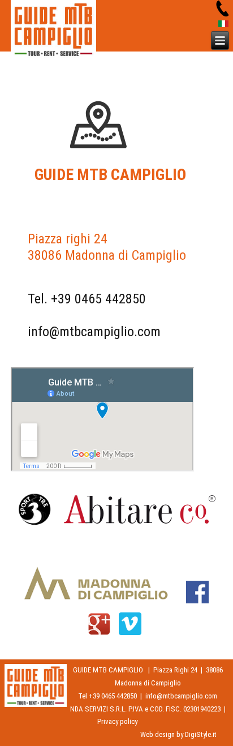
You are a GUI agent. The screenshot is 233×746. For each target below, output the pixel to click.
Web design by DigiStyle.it (178, 734)
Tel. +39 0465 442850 (87, 299)
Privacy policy (117, 721)
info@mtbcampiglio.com (94, 332)
